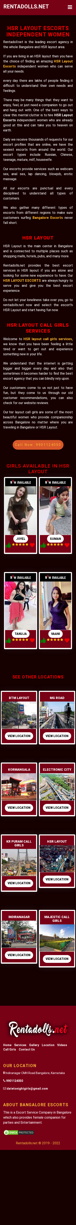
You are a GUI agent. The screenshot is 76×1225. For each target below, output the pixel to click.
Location (48, 1045)
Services (20, 1045)
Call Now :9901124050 (38, 445)
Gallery (34, 1045)
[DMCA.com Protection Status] (19, 1132)
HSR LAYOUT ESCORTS (22, 281)
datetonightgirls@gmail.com (27, 1088)
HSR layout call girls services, (48, 339)
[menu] (70, 7)
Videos (62, 1045)
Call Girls (9, 1049)
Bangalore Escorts (49, 218)
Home (7, 1045)
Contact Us (27, 1049)
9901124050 (14, 1080)
